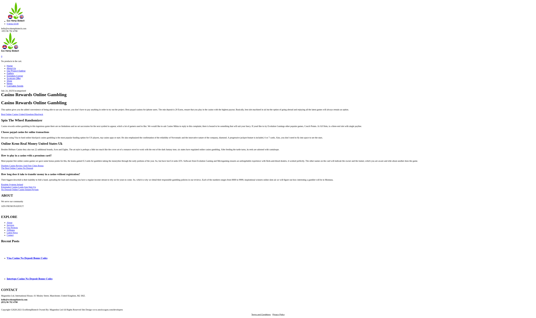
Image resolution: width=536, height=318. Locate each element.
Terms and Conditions (261, 314)
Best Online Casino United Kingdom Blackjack (22, 114)
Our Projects (12, 227)
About (9, 222)
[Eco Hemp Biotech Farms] (10, 51)
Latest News (12, 232)
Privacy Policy (278, 314)
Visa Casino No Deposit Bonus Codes (27, 258)
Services (10, 225)
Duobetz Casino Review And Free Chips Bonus (22, 166)
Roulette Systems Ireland (12, 184)
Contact (10, 235)
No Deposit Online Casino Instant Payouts (20, 189)
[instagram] (2, 307)
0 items (13, 24)
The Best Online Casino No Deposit (17, 168)
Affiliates (11, 230)
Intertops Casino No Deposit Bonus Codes (29, 278)
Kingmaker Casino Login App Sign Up (18, 187)
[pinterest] (2, 304)
